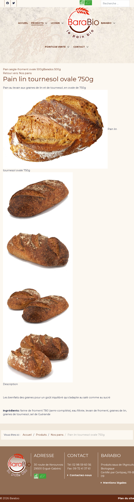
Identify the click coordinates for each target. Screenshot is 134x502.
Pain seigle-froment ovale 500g (23, 69)
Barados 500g (52, 69)
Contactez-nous (81, 475)
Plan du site (126, 498)
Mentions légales (114, 482)
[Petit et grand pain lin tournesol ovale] (38, 303)
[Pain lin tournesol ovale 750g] (38, 198)
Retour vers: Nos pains (17, 73)
